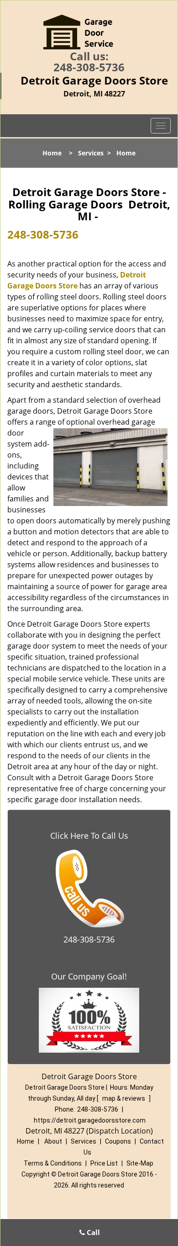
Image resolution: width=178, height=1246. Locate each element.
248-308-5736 (89, 67)
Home (52, 153)
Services (91, 153)
